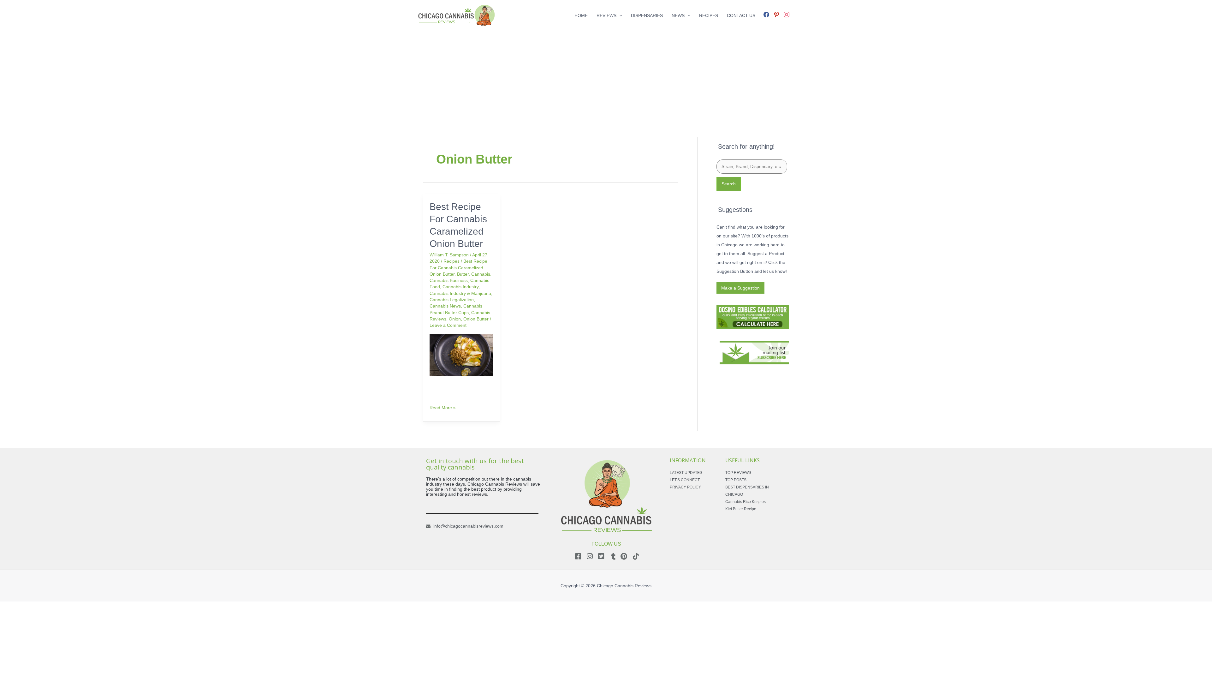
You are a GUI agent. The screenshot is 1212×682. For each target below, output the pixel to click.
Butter (463, 274)
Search (729, 183)
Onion (455, 318)
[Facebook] (766, 13)
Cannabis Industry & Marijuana (460, 293)
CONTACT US (741, 15)
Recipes (451, 261)
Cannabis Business (449, 280)
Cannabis (480, 274)
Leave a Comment (448, 325)
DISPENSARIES (647, 15)
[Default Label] (776, 13)
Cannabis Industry (460, 286)
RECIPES (708, 15)
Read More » (443, 407)
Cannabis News (445, 305)
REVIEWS (606, 15)
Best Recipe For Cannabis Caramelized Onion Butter (458, 268)
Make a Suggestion (740, 287)
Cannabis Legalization (452, 299)
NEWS (678, 15)
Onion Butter (476, 318)
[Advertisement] (606, 75)
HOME (581, 15)
